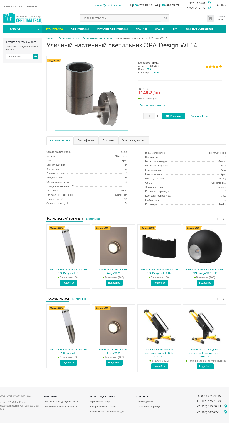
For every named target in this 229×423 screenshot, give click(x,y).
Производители (144, 401)
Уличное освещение (199, 28)
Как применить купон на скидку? (107, 411)
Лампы (159, 28)
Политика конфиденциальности (61, 401)
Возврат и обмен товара (103, 406)
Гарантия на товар (100, 401)
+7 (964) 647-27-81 (195, 7)
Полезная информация (148, 406)
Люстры (141, 28)
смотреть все (93, 218)
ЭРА (149, 69)
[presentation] (217, 219)
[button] (91, 130)
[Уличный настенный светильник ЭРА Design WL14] (91, 94)
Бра (175, 28)
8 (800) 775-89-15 (209, 395)
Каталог (15, 28)
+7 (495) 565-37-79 (209, 400)
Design (155, 72)
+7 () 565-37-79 (167, 5)
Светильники (80, 28)
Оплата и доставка (102, 396)
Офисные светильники (112, 28)
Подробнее (68, 282)
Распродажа (54, 28)
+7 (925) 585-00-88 (195, 3)
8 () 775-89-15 (141, 5)
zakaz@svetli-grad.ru (108, 5)
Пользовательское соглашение (60, 406)
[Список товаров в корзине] (217, 18)
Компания (50, 396)
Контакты (142, 396)
